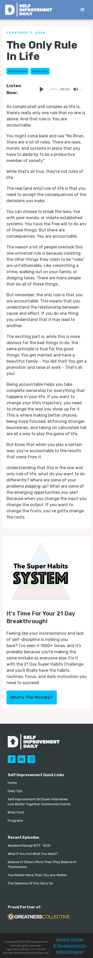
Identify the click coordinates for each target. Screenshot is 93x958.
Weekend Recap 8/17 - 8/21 (29, 845)
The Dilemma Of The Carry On (30, 883)
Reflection (40, 71)
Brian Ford (16, 812)
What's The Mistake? (31, 697)
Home (12, 783)
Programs (15, 820)
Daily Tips (15, 791)
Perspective (17, 71)
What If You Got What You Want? (33, 854)
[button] (82, 9)
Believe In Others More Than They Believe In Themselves (42, 864)
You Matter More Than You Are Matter (37, 875)
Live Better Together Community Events (39, 804)
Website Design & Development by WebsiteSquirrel (69, 945)
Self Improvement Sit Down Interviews (38, 799)
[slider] (52, 89)
